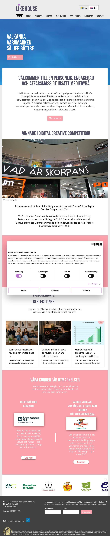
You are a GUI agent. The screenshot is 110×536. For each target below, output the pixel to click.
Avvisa (23, 290)
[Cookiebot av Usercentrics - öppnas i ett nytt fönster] (92, 244)
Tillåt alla (86, 290)
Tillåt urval (55, 290)
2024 (92, 414)
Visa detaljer (92, 284)
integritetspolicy (101, 504)
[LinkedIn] (28, 520)
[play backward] (5, 486)
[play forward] (105, 486)
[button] (105, 195)
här (16, 200)
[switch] (43, 276)
